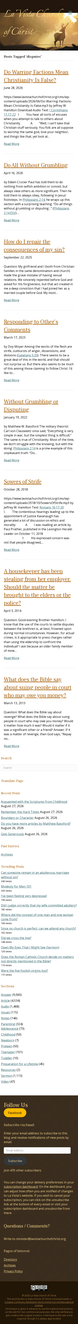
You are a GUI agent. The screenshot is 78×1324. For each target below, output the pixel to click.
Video (5, 1081)
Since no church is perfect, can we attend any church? (38, 928)
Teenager (8, 1052)
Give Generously (12, 834)
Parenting (8, 1024)
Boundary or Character (17, 818)
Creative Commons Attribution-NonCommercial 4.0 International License (39, 1304)
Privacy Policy (13, 1271)
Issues (5, 1012)
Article (5, 1000)
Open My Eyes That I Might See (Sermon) (30, 947)
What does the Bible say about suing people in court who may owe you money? (37, 687)
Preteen (6, 1046)
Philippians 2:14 (34, 200)
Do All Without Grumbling (36, 165)
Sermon (6, 1076)
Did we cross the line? (16, 938)
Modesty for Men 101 (16, 886)
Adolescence (9, 1028)
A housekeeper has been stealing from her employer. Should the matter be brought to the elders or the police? (37, 587)
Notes (5, 1018)
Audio (5, 1006)
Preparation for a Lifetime (19, 1064)
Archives (7, 854)
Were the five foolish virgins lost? (24, 971)
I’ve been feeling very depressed (24, 896)
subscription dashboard (21, 1187)
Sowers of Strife (22, 481)
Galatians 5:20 (27, 355)
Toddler (6, 1058)
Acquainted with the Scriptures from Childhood (34, 802)
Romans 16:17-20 (52, 507)
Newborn (7, 1040)
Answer (6, 995)
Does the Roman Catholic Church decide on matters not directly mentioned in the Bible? (37, 959)
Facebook (15, 1113)
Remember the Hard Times (20, 812)
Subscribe (15, 1161)
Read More (11, 144)
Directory (10, 1259)
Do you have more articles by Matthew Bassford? (36, 824)
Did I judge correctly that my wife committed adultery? (39, 905)
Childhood (8, 1034)
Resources (8, 1070)
